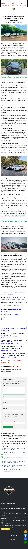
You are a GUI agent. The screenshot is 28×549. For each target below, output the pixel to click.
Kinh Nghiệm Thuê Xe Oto (14, 14)
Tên (4, 396)
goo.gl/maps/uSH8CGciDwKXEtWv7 (17, 299)
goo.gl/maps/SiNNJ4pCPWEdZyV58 (10, 305)
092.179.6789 (14, 366)
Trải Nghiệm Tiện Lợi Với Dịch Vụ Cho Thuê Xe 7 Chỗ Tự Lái (15, 453)
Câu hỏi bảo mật (7, 419)
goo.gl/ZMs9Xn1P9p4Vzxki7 (8, 350)
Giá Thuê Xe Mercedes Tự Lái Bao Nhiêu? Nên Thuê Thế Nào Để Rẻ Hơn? (14, 466)
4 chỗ (16, 271)
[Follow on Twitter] (14, 535)
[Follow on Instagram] (13, 535)
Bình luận (5, 385)
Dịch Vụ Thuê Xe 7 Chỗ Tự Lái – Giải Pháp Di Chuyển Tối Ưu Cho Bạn (14, 449)
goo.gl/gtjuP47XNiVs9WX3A (8, 357)
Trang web (5, 408)
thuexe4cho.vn (18, 318)
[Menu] (2, 9)
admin (20, 22)
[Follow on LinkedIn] (16, 535)
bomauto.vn (10, 318)
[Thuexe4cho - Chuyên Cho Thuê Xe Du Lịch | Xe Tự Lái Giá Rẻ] (14, 9)
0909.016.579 (5, 311)
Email (4, 402)
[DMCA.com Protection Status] (5, 528)
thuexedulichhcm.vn (6, 320)
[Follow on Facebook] (11, 535)
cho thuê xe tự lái (8, 85)
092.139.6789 (17, 361)
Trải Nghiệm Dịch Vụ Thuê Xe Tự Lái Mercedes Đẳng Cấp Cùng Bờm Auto (15, 470)
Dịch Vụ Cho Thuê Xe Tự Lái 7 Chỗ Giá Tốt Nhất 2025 (15, 458)
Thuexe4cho (11, 89)
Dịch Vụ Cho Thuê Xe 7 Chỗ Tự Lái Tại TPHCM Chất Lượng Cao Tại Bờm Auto (14, 462)
